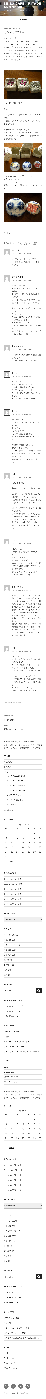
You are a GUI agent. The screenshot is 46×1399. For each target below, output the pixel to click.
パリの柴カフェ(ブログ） (14, 1006)
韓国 (5, 975)
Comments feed (11, 1077)
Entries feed (9, 1072)
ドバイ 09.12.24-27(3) (16, 785)
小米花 (15, 474)
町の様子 (7, 965)
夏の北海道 (11, 805)
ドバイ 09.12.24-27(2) (16, 781)
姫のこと (7, 767)
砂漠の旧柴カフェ (11, 1016)
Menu (24, 20)
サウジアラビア (10, 945)
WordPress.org (10, 1082)
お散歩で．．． (10, 1036)
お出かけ (7, 940)
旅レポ (6, 772)
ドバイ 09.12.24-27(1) (16, 776)
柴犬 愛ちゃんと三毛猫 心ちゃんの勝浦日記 (21, 1052)
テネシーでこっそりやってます (16, 1041)
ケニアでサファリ (14, 795)
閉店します (16, 879)
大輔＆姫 (7, 950)
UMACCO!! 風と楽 (11, 1032)
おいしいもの (9, 935)
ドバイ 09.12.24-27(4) (16, 790)
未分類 (6, 960)
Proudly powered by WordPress (16, 1393)
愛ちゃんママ (17, 277)
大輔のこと (8, 762)
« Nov (11, 861)
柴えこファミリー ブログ (15, 1046)
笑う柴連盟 (8, 810)
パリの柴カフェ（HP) (12, 1011)
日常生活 (7, 955)
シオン (19, 29)
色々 (8, 233)
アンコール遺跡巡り (15, 800)
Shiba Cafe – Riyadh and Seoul (22, 5)
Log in (6, 1067)
